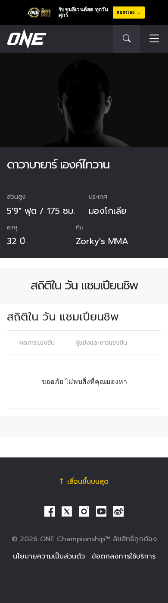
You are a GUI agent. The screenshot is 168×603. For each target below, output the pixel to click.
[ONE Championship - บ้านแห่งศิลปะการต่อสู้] (26, 39)
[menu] (154, 39)
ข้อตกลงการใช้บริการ (124, 556)
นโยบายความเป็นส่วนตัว (49, 556)
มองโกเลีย (107, 210)
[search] (126, 39)
